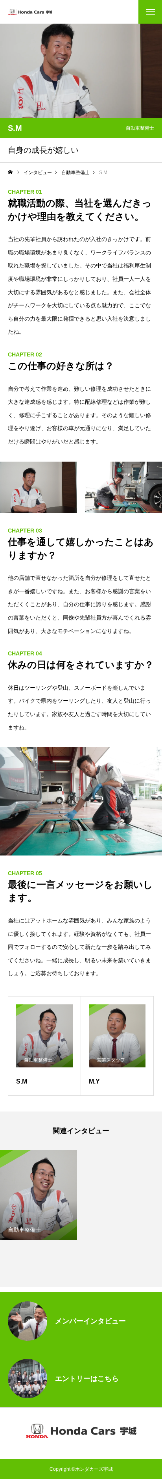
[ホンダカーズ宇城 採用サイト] (30, 12)
